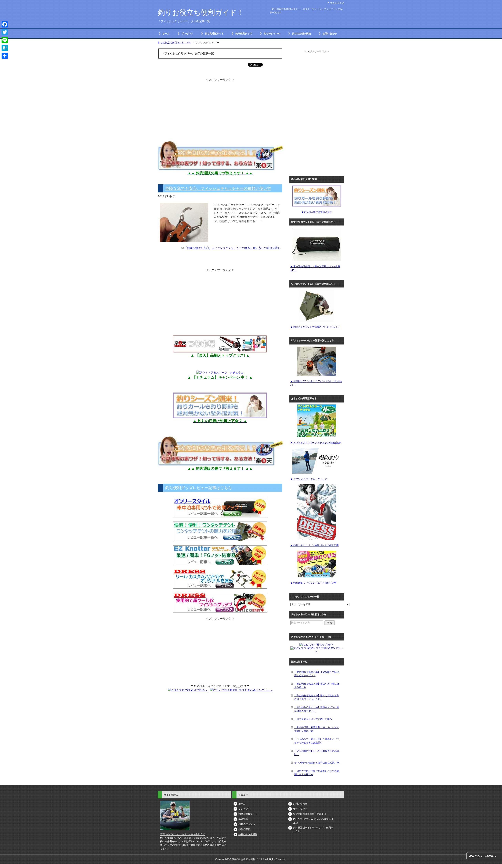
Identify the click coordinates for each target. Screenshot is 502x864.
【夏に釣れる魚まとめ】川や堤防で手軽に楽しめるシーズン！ (316, 674)
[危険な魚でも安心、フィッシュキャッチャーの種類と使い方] (184, 239)
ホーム (166, 33)
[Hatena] (5, 48)
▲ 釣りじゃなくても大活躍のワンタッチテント (315, 327)
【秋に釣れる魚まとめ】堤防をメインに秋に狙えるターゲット (316, 709)
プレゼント (187, 33)
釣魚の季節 (244, 829)
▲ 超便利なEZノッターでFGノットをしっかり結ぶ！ (316, 383)
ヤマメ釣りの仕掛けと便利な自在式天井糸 (316, 762)
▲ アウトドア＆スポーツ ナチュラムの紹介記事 (315, 442)
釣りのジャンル (272, 33)
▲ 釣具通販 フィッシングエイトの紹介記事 (313, 582)
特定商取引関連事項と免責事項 (309, 814)
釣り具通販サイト (214, 33)
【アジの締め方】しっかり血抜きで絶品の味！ (316, 753)
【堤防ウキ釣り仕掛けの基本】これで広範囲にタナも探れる (316, 773)
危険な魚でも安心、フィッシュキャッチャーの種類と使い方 (218, 188)
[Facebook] (5, 24)
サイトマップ (300, 808)
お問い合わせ (330, 33)
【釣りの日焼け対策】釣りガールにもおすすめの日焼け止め (316, 729)
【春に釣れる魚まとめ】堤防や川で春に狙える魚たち (316, 685)
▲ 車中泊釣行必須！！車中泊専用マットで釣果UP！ (315, 268)
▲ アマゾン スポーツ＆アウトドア (308, 479)
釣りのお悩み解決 (301, 33)
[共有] (5, 56)
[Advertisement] (191, 109)
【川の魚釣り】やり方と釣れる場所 (313, 719)
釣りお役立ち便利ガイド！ (201, 12)
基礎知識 (243, 819)
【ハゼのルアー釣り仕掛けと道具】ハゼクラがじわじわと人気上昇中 (316, 741)
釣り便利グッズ (244, 33)
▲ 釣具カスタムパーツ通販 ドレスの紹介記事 (314, 545)
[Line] (5, 40)
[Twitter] (5, 32)
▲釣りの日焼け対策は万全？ (316, 212)
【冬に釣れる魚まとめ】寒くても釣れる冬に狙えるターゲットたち (316, 697)
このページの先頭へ (485, 856)
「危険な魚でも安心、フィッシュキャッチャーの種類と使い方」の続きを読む (232, 247)
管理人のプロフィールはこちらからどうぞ (182, 834)
